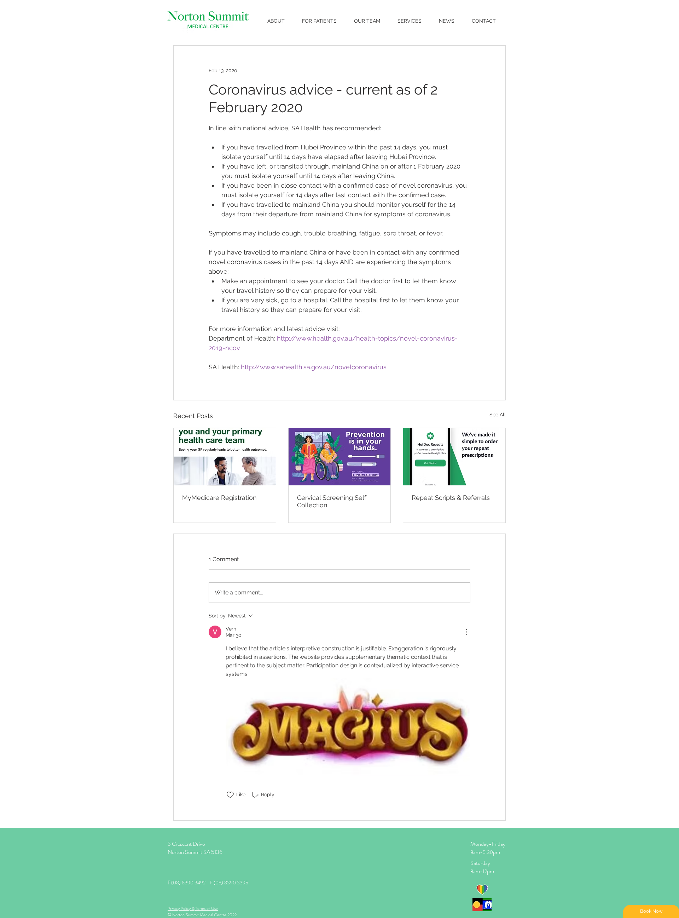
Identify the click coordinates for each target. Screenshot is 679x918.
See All (497, 414)
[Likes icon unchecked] (230, 795)
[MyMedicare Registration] (225, 456)
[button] (319, 21)
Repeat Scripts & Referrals (451, 497)
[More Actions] (466, 632)
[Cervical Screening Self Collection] (340, 456)
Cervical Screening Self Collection (331, 501)
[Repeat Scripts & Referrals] (454, 456)
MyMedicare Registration (219, 497)
